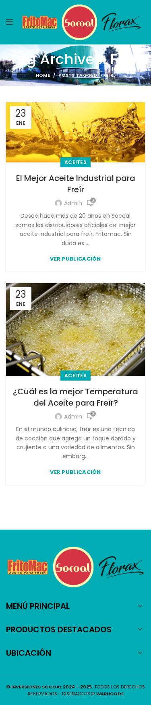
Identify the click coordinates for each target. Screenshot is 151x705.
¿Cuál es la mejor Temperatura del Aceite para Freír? (75, 397)
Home (43, 75)
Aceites (75, 162)
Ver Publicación (75, 258)
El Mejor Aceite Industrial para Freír (75, 184)
